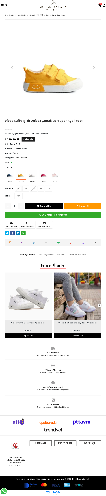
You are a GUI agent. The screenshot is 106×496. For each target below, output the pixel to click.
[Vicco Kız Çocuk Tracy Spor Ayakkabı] (77, 296)
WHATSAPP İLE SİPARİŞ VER (54, 215)
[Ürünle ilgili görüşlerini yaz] (35, 242)
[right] (99, 305)
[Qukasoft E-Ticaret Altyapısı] (53, 493)
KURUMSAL (40, 443)
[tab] (27, 254)
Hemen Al (84, 206)
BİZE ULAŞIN (90, 443)
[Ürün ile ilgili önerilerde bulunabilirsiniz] (95, 242)
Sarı (18, 195)
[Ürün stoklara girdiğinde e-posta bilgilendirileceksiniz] (71, 242)
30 (48, 188)
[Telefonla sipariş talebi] (83, 242)
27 (26, 188)
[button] (12, 68)
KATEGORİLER (65, 443)
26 (18, 188)
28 (33, 188)
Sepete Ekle (45, 206)
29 (41, 188)
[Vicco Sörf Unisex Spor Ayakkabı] (28, 296)
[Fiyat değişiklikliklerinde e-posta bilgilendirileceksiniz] (59, 242)
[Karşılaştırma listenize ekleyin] (47, 242)
